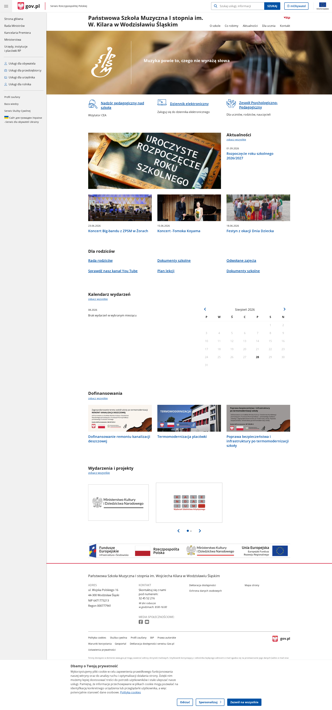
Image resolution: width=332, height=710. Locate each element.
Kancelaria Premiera (17, 33)
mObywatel (298, 7)
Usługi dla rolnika (19, 84)
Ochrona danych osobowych (205, 590)
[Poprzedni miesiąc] (205, 309)
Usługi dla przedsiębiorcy (24, 70)
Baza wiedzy (11, 104)
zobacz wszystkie (236, 139)
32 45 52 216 (147, 598)
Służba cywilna (118, 637)
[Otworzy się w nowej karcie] (141, 622)
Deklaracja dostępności (202, 585)
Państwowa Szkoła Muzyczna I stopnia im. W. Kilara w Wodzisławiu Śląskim (145, 21)
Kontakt (285, 26)
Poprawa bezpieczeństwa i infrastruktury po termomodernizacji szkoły (258, 441)
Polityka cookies (97, 637)
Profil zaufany (12, 97)
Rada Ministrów (14, 26)
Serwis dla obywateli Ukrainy (23, 120)
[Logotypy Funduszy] (189, 550)
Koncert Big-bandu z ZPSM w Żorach (118, 231)
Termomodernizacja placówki (182, 436)
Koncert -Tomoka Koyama (178, 231)
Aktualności (250, 26)
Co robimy (231, 26)
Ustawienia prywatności (102, 649)
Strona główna (17, 19)
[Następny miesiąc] (284, 309)
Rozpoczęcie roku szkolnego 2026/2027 (250, 155)
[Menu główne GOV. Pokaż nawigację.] (6, 6)
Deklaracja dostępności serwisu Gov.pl (152, 643)
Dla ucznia (268, 26)
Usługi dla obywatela (21, 63)
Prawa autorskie (167, 637)
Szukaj (272, 6)
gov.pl (285, 643)
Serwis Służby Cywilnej (17, 110)
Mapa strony (252, 585)
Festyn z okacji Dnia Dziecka (250, 231)
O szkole (215, 26)
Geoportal (120, 643)
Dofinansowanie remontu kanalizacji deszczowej (119, 438)
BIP (152, 637)
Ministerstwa (12, 40)
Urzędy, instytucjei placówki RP (15, 49)
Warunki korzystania (100, 643)
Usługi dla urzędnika (21, 77)
